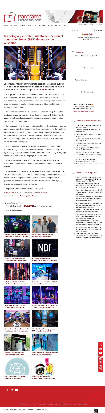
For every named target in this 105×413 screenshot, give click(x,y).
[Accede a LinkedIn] (100, 348)
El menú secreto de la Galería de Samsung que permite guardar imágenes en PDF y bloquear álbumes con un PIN (89, 205)
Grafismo (37, 193)
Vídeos (64, 25)
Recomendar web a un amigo (82, 108)
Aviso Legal (50, 404)
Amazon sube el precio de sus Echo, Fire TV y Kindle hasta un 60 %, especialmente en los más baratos (89, 192)
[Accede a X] (100, 344)
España (81, 24)
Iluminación (44, 193)
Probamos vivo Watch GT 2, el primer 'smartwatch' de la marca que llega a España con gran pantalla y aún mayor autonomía (89, 222)
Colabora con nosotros (60, 404)
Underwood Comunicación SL (38, 410)
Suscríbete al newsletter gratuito (83, 111)
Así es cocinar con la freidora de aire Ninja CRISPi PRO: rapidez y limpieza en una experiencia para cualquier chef (88, 216)
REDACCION (10, 193)
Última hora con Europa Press (87, 173)
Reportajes (22, 25)
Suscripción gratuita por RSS (82, 104)
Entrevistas (41, 25)
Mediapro (22, 196)
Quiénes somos (33, 404)
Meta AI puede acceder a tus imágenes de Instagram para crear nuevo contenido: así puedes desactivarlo (88, 229)
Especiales (32, 25)
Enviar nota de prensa (74, 404)
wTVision (41, 89)
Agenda (57, 25)
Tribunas (50, 25)
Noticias (13, 25)
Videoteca (79, 52)
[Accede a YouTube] (100, 353)
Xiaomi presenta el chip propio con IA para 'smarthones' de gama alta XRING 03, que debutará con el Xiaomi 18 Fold (88, 179)
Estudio (30, 193)
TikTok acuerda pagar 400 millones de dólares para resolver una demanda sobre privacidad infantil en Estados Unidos (89, 198)
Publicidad (42, 404)
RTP (28, 196)
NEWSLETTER (29, 206)
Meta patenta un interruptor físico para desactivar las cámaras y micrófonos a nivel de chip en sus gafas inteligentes (89, 185)
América (87, 24)
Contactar (84, 404)
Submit (92, 30)
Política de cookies (23, 404)
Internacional (97, 24)
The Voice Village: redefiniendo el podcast (88, 152)
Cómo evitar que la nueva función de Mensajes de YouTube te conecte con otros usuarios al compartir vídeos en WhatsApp (89, 235)
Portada (5, 24)
